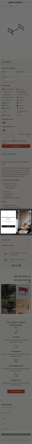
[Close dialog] (30, 211)
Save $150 (8, 226)
